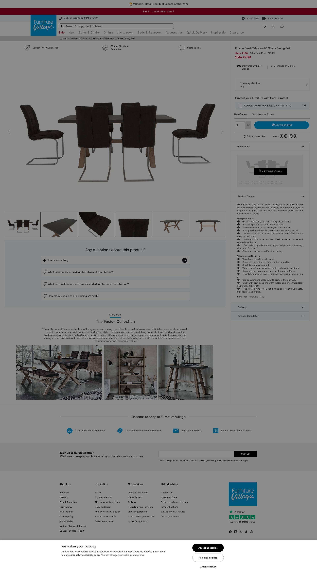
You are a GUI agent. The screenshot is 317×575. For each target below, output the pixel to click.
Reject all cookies (208, 557)
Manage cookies (208, 566)
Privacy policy (93, 555)
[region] (158, 557)
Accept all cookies (207, 547)
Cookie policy (75, 555)
